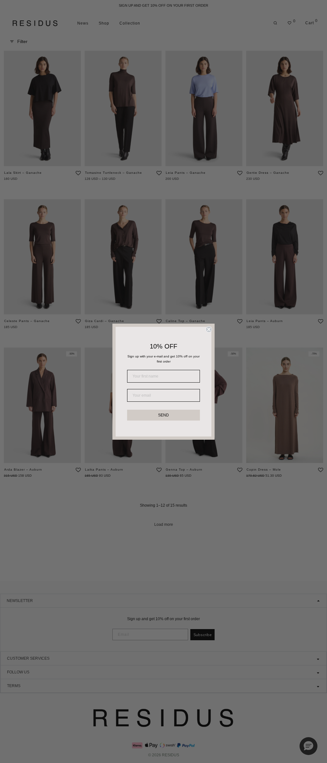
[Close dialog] (209, 329)
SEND (163, 415)
